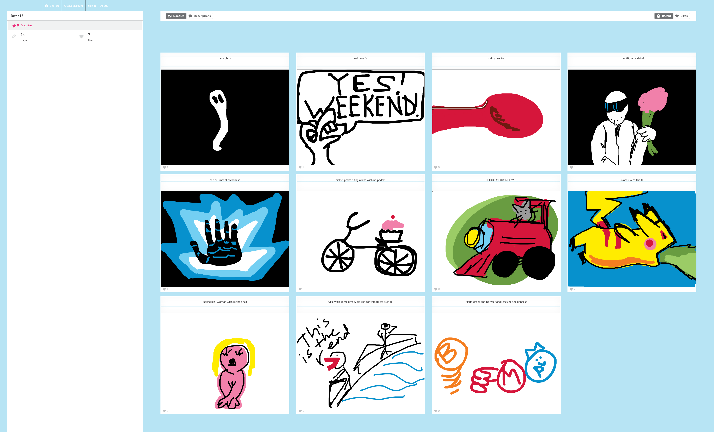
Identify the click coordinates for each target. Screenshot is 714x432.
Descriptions (202, 16)
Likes (684, 16)
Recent (666, 16)
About (104, 5)
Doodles (178, 16)
